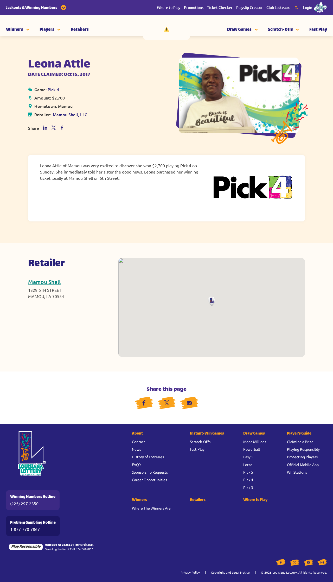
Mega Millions (254, 441)
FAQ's (136, 464)
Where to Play (168, 7)
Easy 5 (248, 456)
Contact (138, 441)
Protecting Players (302, 456)
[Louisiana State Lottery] (166, 28)
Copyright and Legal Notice (230, 572)
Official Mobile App (303, 464)
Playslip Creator (249, 7)
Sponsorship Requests (150, 472)
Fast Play (318, 29)
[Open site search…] (296, 7)
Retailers (80, 29)
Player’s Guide (299, 433)
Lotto (247, 464)
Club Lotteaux (278, 7)
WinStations (297, 472)
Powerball (251, 449)
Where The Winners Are (151, 508)
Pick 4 (53, 89)
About (137, 433)
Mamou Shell (44, 281)
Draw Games (239, 29)
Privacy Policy (190, 572)
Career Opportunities (149, 479)
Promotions (193, 7)
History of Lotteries (148, 456)
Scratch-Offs (280, 29)
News (136, 449)
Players (47, 29)
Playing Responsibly (303, 449)
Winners (14, 29)
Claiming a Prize (300, 441)
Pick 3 (248, 487)
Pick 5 (248, 472)
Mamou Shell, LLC (70, 114)
